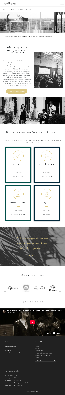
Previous (5, 291)
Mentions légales (39, 352)
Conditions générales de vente (43, 353)
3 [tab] (27, 301)
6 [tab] (32, 301)
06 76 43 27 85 (9, 350)
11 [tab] (40, 301)
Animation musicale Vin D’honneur (14, 385)
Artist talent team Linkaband (12, 375)
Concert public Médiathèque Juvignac (15, 378)
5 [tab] (30, 301)
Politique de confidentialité (42, 355)
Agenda (12, 9)
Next (59, 291)
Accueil (7, 36)
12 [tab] (42, 301)
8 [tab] (35, 301)
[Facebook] (4, 355)
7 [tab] (33, 301)
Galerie (5, 9)
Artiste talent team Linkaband (13, 380)
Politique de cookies (40, 357)
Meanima (36, 391)
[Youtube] (8, 355)
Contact (20, 9)
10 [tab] (39, 301)
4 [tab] (28, 301)
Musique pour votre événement (18, 36)
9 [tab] (37, 301)
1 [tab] (23, 302)
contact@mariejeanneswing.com (13, 352)
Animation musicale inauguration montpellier (17, 383)
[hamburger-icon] (62, 3)
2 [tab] (25, 301)
